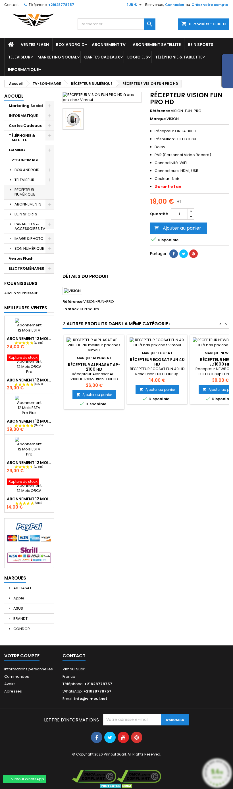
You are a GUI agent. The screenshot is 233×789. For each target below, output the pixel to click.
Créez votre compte (210, 4)
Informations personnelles (28, 669)
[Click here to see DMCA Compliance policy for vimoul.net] (139, 776)
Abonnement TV (109, 44)
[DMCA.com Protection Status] (116, 785)
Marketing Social (57, 57)
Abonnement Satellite (157, 44)
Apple (18, 598)
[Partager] (173, 253)
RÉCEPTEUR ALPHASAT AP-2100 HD (94, 367)
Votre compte (21, 655)
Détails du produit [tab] (86, 276)
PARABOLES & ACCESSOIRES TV (29, 226)
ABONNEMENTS (27, 204)
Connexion (174, 4)
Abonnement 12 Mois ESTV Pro (29, 462)
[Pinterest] (193, 253)
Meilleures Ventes (25, 308)
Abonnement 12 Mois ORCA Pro (29, 380)
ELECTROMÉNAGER (26, 268)
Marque (158, 118)
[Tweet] (183, 253)
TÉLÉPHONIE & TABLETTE (178, 57)
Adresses (13, 691)
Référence (160, 111)
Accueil (14, 96)
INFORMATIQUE (23, 69)
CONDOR (21, 628)
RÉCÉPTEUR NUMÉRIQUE (24, 192)
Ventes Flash (35, 44)
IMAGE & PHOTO (28, 238)
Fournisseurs (21, 283)
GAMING (17, 150)
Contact (11, 4)
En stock (71, 309)
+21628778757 (61, 4)
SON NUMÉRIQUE (29, 248)
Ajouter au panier (177, 228)
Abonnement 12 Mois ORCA (29, 499)
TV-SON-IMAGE (24, 160)
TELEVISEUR (19, 57)
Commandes (16, 676)
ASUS (18, 608)
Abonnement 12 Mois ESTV (29, 338)
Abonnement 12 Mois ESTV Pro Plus (29, 421)
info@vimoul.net (90, 698)
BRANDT (20, 618)
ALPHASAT (22, 588)
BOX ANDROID (70, 44)
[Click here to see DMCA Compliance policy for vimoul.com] (94, 776)
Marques (15, 578)
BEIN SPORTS (200, 44)
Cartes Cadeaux (102, 57)
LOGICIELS (137, 57)
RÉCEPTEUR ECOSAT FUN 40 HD (157, 362)
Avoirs (10, 684)
